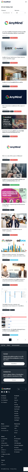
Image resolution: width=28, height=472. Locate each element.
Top (4, 345)
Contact (14, 380)
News (8, 345)
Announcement (15, 345)
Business (17, 10)
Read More (14, 363)
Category (3, 10)
